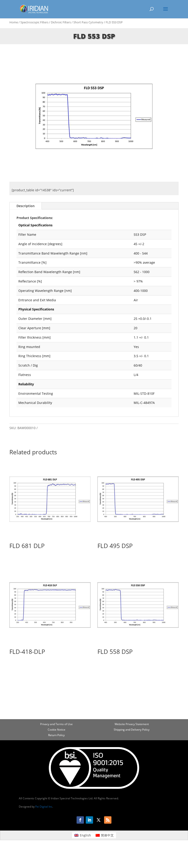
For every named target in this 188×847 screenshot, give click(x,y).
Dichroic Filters (61, 22)
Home (13, 22)
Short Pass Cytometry (88, 22)
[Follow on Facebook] (80, 820)
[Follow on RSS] (107, 820)
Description (26, 206)
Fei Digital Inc (43, 807)
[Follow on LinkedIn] (89, 820)
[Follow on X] (98, 820)
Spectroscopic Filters (34, 22)
